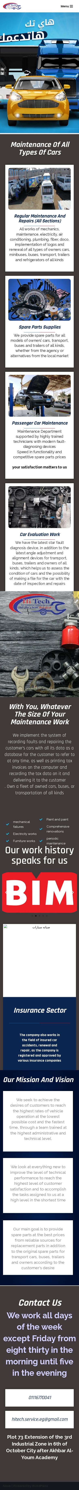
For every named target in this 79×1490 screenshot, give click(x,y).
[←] (13, 6)
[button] (32, 915)
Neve (7, 1486)
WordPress (40, 1486)
